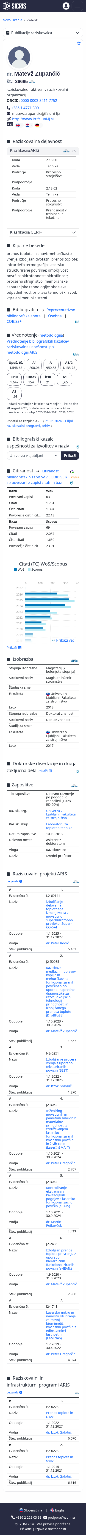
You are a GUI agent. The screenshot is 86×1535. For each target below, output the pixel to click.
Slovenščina (32, 1510)
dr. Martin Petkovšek (54, 1224)
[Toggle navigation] (77, 6)
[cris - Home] (14, 6)
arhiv (46, 426)
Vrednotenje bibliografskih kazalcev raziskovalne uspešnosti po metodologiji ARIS (38, 347)
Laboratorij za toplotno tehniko (59, 826)
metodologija (51, 335)
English (60, 1510)
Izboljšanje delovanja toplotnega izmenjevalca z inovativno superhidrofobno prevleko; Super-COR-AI (59, 914)
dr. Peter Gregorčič (61, 1163)
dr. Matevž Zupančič (61, 1031)
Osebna (55, 315)
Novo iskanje (12, 20)
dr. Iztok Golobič (59, 1086)
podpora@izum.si (61, 1517)
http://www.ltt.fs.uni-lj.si (33, 118)
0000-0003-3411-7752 (39, 100)
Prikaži (70, 455)
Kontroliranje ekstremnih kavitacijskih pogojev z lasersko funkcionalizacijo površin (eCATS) (60, 1196)
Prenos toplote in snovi (59, 1415)
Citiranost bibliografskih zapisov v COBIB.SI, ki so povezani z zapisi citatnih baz (37, 476)
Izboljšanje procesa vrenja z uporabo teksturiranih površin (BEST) (61, 1065)
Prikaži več (65, 640)
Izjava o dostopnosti (50, 1529)
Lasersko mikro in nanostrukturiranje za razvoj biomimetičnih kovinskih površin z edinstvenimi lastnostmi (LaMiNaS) (61, 1325)
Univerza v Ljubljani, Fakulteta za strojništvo (61, 814)
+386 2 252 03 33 (28, 1517)
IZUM (23, 1524)
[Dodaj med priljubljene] (79, 43)
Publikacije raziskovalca (31, 32)
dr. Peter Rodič (58, 943)
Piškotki (26, 1529)
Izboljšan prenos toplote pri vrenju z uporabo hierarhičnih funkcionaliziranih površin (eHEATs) (61, 1259)
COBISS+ (14, 321)
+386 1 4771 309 (25, 107)
